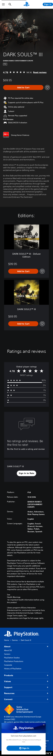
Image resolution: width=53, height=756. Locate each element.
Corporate (8, 665)
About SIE (8, 650)
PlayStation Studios (12, 657)
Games (15, 640)
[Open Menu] (3, 4)
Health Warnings (13, 597)
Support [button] (8, 687)
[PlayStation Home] (26, 4)
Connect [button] (8, 699)
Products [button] (8, 675)
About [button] (7, 646)
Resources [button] (9, 693)
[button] (26, 473)
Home (6, 640)
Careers (7, 654)
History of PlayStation (12, 668)
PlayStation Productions (13, 661)
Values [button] (7, 681)
